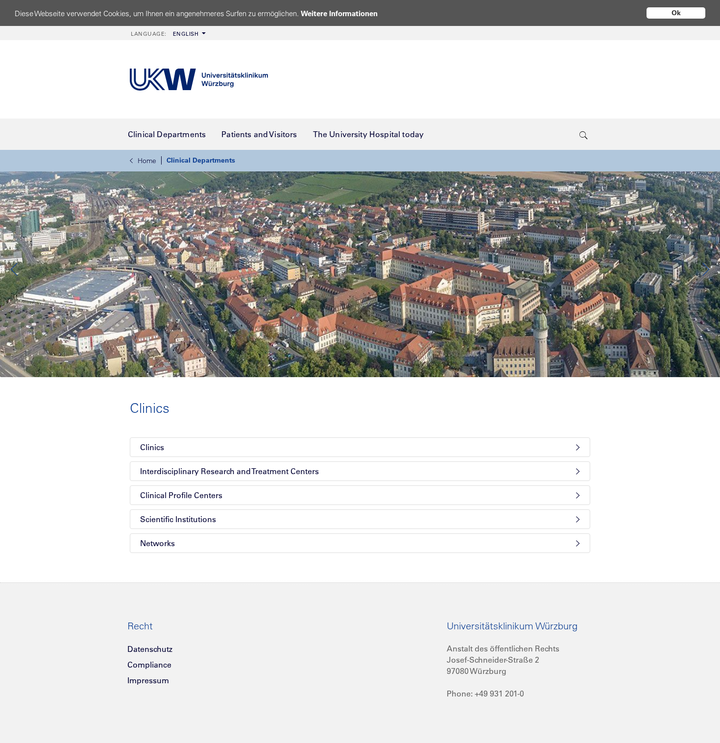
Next (705, 269)
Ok (676, 12)
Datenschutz (149, 649)
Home (147, 160)
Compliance (149, 665)
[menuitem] (167, 33)
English (164, 33)
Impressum (148, 680)
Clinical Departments (201, 160)
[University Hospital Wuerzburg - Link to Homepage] (199, 79)
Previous (14, 269)
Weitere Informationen (339, 13)
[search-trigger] (583, 134)
